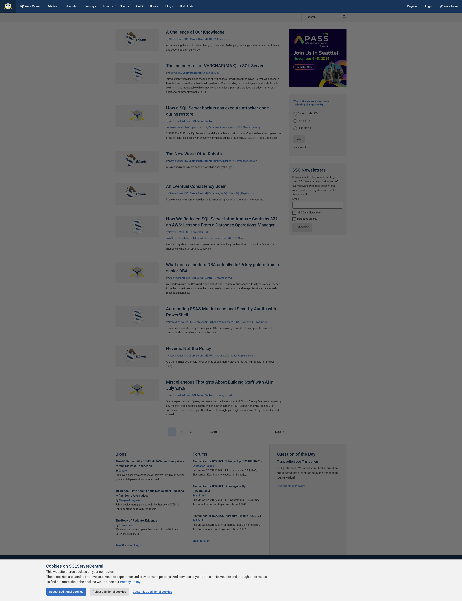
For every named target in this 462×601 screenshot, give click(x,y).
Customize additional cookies (152, 591)
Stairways (90, 6)
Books (154, 6)
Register (412, 6)
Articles (52, 6)
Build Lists (186, 6)
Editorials (70, 6)
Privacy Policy (130, 582)
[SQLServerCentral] (8, 6)
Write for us (451, 6)
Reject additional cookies (109, 591)
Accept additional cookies (66, 591)
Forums (108, 6)
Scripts (124, 6)
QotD (139, 6)
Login (428, 6)
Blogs (169, 6)
